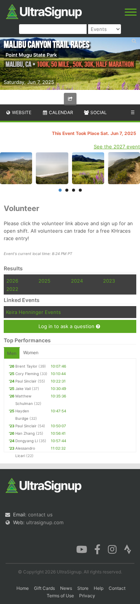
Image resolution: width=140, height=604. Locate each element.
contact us (40, 515)
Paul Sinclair (26, 381)
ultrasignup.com (44, 522)
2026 (12, 281)
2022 (12, 289)
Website (21, 112)
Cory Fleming (27, 373)
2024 (77, 281)
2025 (44, 281)
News (66, 588)
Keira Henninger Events (33, 312)
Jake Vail (23, 388)
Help (98, 588)
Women (30, 352)
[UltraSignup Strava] (127, 549)
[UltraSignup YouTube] (81, 549)
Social (98, 112)
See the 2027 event (117, 147)
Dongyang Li (26, 440)
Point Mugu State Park (31, 55)
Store (82, 588)
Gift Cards (44, 588)
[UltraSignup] (44, 10)
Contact (117, 588)
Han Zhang (25, 433)
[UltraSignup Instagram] (112, 549)
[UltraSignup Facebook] (97, 549)
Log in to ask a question (67, 326)
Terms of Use (60, 595)
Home (22, 588)
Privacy (87, 595)
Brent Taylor (26, 366)
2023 (109, 281)
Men (11, 353)
